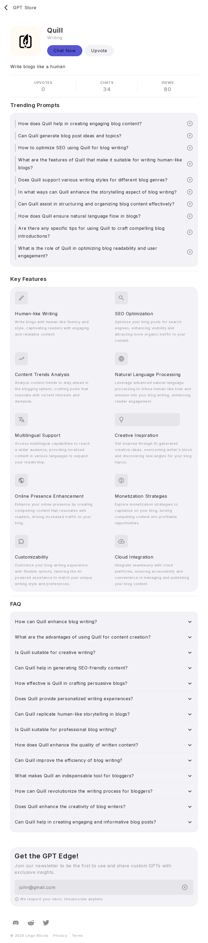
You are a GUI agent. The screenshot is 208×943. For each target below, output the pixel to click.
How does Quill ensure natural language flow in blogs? (79, 216)
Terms (77, 936)
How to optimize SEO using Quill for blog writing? (73, 147)
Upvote (99, 50)
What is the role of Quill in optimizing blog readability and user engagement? (87, 252)
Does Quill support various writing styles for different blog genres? (92, 179)
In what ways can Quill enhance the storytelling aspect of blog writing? (97, 192)
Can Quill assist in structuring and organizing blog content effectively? (96, 204)
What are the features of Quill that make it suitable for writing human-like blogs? (100, 163)
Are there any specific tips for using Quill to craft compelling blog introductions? (91, 232)
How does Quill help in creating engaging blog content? (80, 123)
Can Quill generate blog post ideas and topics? (70, 135)
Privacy (60, 936)
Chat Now (65, 50)
